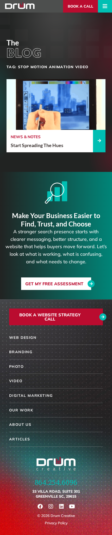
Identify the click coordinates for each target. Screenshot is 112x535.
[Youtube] (72, 506)
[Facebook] (40, 506)
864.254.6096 (56, 482)
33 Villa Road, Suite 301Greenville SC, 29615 (56, 494)
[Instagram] (50, 506)
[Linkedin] (61, 506)
